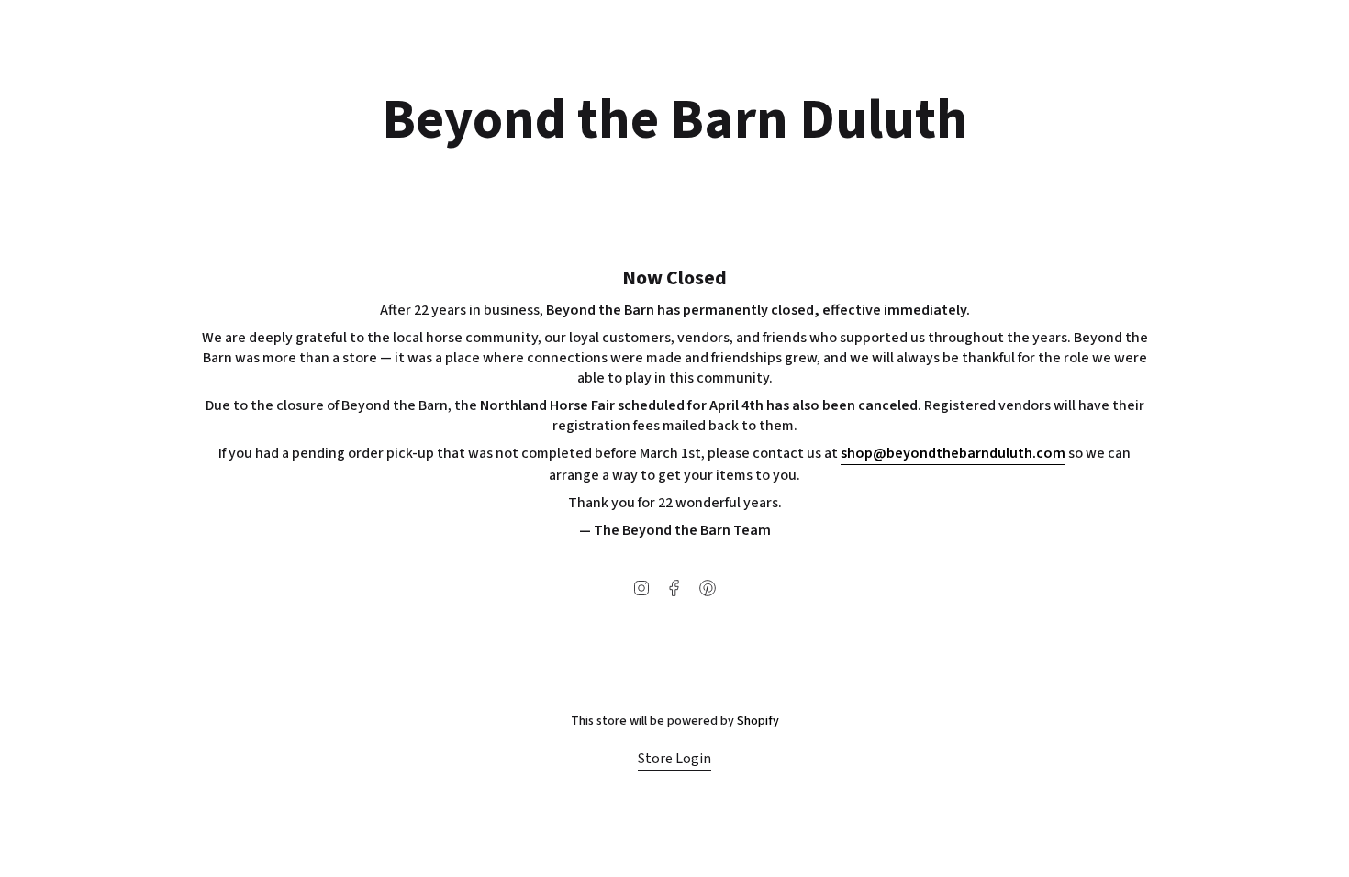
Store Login (674, 759)
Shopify (758, 721)
